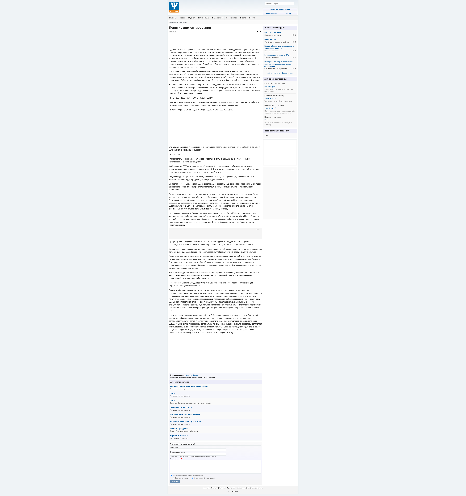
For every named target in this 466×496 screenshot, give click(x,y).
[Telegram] (260, 31)
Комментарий (176, 459)
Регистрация (271, 13)
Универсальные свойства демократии (278, 101)
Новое (182, 18)
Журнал (191, 18)
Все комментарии (182, 478)
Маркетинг (184, 22)
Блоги (243, 18)
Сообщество (231, 18)
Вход (288, 13)
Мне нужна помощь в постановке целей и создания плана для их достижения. (278, 64)
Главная (173, 18)
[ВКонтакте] (257, 31)
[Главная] (174, 7)
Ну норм (267, 120)
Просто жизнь (270, 39)
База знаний (217, 18)
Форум (252, 18)
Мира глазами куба (272, 32)
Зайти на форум (273, 73)
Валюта (189, 375)
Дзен (266, 135)
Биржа (195, 375)
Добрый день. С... (271, 108)
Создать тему (287, 73)
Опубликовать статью (280, 9)
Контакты (222, 488)
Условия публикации (210, 488)
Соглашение (241, 488)
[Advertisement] (215, 41)
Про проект (231, 488)
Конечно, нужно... (270, 86)
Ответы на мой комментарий (204, 478)
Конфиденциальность (255, 488)
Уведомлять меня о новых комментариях (188, 475)
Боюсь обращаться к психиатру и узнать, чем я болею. (279, 47)
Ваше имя (174, 447)
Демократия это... (271, 98)
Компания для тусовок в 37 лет (277, 55)
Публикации (203, 18)
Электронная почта (178, 452)
